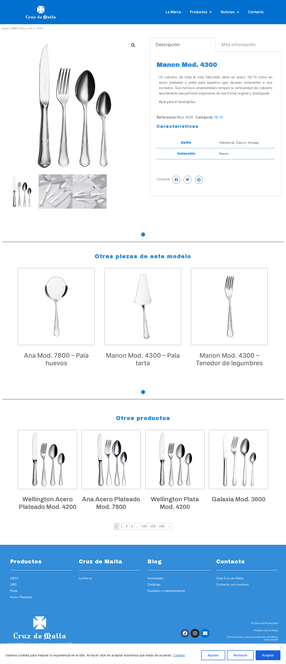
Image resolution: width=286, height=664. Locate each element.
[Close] (281, 647)
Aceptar (268, 655)
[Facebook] (185, 633)
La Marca (173, 12)
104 (144, 526)
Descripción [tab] (168, 44)
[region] (143, 654)
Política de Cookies (266, 630)
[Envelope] (205, 633)
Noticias (228, 12)
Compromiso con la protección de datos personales (252, 638)
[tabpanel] (216, 124)
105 (153, 526)
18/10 (14, 28)
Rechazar (240, 655)
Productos (198, 12)
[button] (133, 45)
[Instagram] (195, 633)
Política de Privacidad (264, 623)
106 (161, 526)
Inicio (5, 28)
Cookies (179, 655)
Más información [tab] (238, 44)
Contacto (256, 12)
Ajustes (213, 655)
